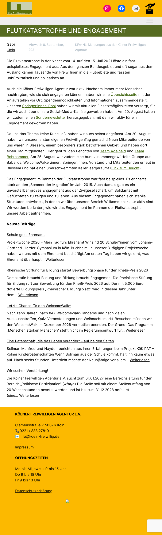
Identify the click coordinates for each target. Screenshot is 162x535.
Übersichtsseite (124, 94)
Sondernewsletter (51, 117)
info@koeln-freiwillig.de (39, 436)
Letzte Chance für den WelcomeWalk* (39, 306)
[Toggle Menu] (149, 21)
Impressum (24, 447)
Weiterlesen (55, 259)
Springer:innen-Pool (39, 106)
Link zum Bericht (125, 168)
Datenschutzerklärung (33, 491)
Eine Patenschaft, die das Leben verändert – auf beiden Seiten (60, 341)
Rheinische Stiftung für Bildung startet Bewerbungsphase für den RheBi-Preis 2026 (77, 270)
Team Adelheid (113, 151)
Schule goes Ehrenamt (26, 235)
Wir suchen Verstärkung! (27, 371)
